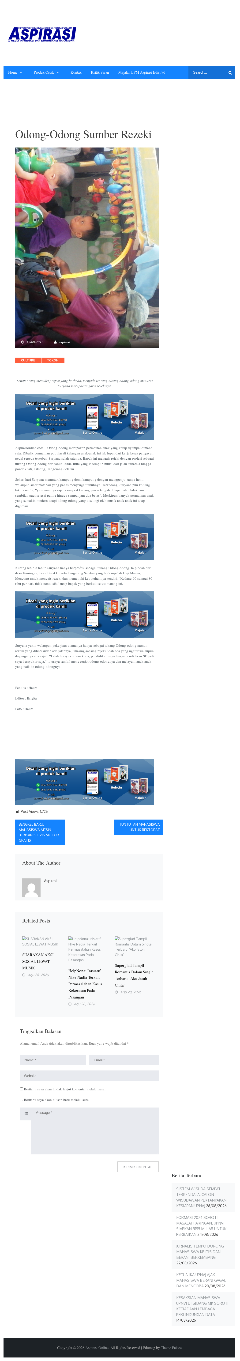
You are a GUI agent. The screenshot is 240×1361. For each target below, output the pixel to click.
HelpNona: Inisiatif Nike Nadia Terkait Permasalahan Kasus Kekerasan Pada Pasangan (85, 984)
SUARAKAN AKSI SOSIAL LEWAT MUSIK (38, 961)
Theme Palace (171, 1347)
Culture (28, 360)
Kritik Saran (100, 72)
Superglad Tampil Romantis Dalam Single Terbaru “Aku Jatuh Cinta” (134, 975)
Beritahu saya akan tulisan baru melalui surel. (57, 1099)
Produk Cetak (44, 72)
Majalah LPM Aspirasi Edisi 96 (141, 72)
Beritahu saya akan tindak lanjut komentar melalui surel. (65, 1089)
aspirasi (64, 342)
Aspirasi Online (97, 1347)
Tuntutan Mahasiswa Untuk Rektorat (139, 827)
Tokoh (53, 360)
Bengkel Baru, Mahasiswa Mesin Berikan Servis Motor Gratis (39, 832)
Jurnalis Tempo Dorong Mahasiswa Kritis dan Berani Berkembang (200, 1252)
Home (12, 72)
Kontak (76, 72)
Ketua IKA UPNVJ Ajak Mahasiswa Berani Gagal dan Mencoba (201, 1280)
